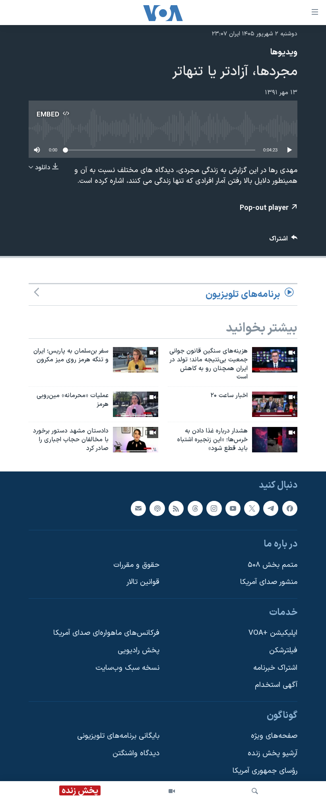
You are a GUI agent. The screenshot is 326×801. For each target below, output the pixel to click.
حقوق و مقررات (136, 565)
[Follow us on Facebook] (289, 508)
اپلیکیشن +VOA (272, 633)
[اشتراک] (138, 508)
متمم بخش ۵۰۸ (272, 565)
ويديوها (283, 52)
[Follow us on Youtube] (233, 508)
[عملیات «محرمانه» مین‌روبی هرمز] (135, 404)
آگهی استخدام (276, 685)
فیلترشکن (283, 650)
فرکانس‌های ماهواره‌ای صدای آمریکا (106, 633)
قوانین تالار (142, 582)
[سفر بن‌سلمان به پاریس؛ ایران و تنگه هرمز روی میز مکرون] (135, 359)
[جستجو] (255, 791)
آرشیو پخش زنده (272, 753)
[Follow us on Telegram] (270, 508)
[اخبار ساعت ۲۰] (274, 404)
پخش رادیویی (138, 650)
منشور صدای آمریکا (268, 582)
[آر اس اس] (176, 508)
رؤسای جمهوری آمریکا (265, 771)
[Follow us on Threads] (195, 508)
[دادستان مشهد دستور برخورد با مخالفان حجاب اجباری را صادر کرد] (135, 439)
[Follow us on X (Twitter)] (251, 508)
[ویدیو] (172, 791)
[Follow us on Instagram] (213, 508)
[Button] (283, 241)
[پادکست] (157, 508)
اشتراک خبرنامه (275, 668)
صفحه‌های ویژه (274, 736)
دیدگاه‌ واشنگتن (136, 753)
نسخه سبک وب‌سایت (127, 668)
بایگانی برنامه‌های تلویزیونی (118, 736)
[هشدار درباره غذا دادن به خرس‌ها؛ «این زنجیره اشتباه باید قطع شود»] (274, 439)
